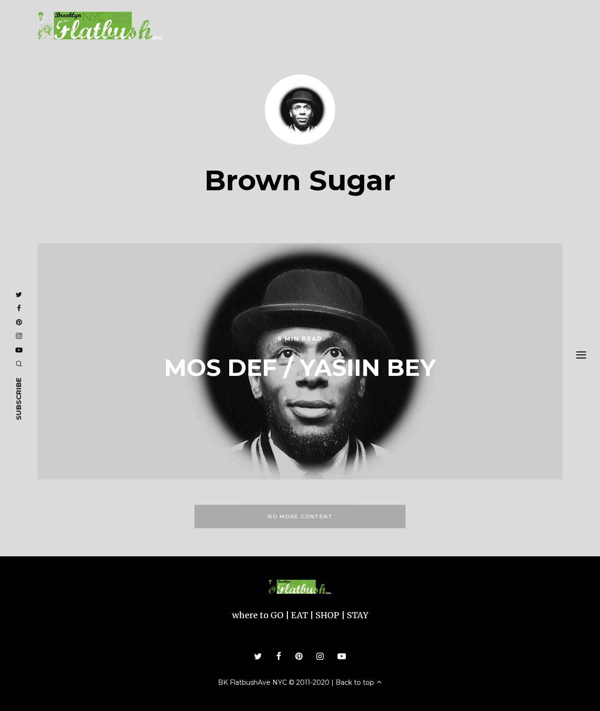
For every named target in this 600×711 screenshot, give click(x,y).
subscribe (18, 398)
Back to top (356, 682)
